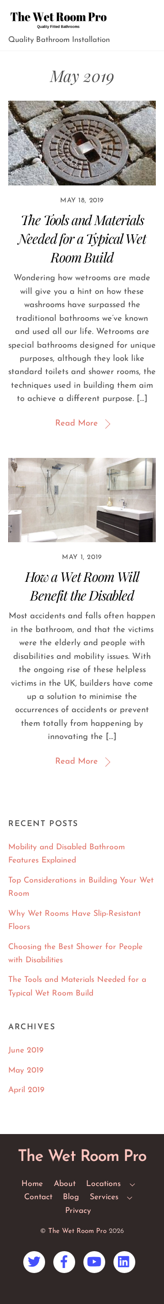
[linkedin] (125, 1262)
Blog (71, 1197)
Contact (38, 1197)
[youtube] (95, 1262)
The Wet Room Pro (77, 1231)
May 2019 (25, 1070)
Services (104, 1197)
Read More (76, 423)
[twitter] (35, 1262)
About (65, 1184)
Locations (103, 1184)
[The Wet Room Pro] (58, 29)
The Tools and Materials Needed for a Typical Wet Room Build (82, 238)
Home (32, 1184)
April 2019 (26, 1090)
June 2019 (25, 1050)
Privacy (78, 1211)
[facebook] (65, 1262)
